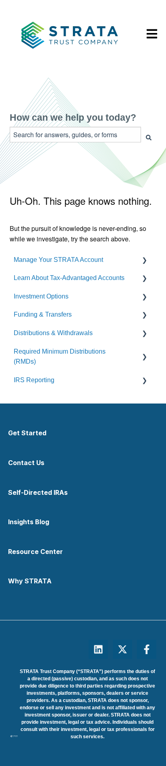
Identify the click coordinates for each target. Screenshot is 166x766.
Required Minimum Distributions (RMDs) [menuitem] (60, 356)
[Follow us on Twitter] (122, 649)
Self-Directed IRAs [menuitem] (38, 492)
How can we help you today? (73, 117)
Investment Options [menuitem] (41, 296)
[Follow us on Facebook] (146, 649)
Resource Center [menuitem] (35, 552)
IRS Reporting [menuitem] (34, 380)
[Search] (148, 138)
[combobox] (75, 134)
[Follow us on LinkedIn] (98, 649)
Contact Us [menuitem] (26, 463)
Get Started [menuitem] (27, 433)
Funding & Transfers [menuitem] (43, 314)
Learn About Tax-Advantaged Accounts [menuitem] (69, 277)
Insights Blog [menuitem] (28, 522)
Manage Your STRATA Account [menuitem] (58, 259)
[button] (149, 259)
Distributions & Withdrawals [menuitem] (53, 332)
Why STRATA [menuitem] (30, 581)
